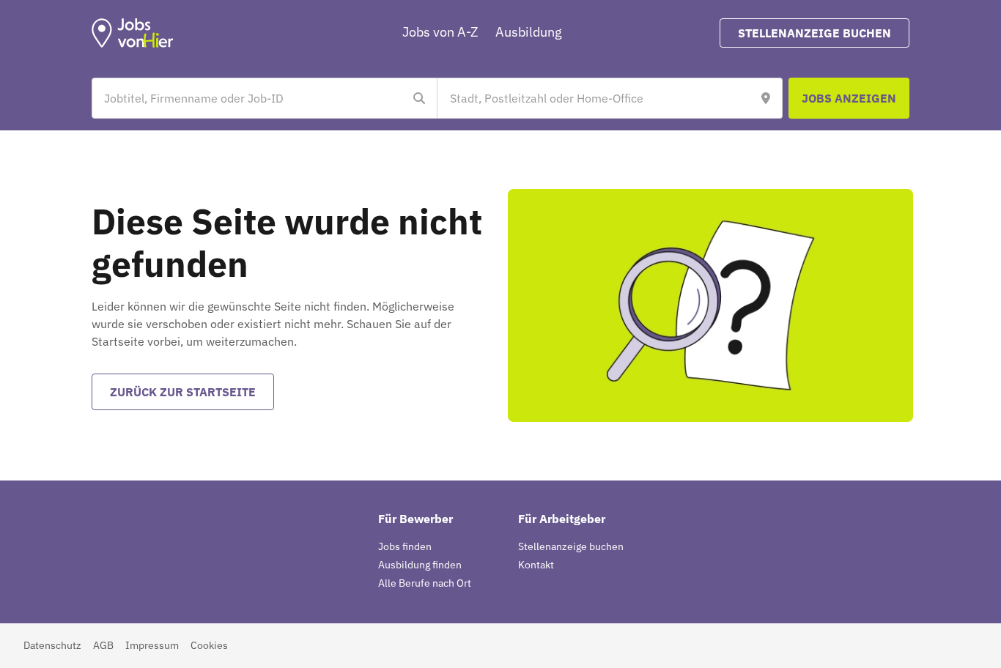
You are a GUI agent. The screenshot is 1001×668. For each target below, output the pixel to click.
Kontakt (536, 564)
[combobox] (250, 98)
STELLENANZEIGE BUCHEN (814, 33)
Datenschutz (52, 645)
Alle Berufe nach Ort (424, 583)
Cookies (209, 645)
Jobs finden (405, 546)
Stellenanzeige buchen (571, 546)
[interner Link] (133, 33)
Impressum (152, 645)
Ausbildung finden (420, 564)
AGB (103, 645)
